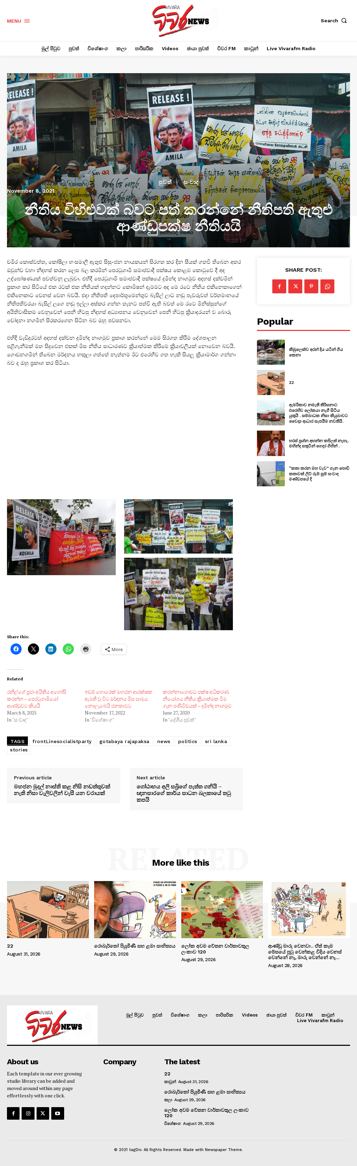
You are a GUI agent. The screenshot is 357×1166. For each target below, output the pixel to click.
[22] (271, 382)
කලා (168, 1099)
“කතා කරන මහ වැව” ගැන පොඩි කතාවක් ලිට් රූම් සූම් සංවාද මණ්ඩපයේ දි (319, 473)
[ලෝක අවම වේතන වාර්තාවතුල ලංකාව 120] (222, 909)
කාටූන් (170, 1081)
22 (291, 382)
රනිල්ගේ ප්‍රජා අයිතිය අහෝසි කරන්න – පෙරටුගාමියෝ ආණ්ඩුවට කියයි (36, 698)
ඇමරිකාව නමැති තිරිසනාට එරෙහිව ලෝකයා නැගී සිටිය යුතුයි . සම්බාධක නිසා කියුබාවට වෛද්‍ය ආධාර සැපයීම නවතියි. (318, 413)
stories (19, 749)
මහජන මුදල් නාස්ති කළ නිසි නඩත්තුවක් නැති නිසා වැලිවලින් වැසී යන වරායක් (62, 789)
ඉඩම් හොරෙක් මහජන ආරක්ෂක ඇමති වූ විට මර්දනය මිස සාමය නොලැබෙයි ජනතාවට (118, 698)
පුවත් (165, 182)
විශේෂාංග (172, 1123)
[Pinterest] (311, 286)
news (163, 741)
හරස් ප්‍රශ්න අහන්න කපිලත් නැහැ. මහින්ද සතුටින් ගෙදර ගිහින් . (319, 443)
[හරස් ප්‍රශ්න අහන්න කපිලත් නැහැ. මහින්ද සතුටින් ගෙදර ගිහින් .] (271, 443)
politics (187, 741)
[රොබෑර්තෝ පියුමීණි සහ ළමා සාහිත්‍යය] (135, 909)
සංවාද (191, 182)
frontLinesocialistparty (62, 741)
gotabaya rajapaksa (124, 741)
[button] (335, 20)
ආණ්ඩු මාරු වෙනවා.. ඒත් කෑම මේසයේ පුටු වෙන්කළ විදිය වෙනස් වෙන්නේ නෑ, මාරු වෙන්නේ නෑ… (305, 951)
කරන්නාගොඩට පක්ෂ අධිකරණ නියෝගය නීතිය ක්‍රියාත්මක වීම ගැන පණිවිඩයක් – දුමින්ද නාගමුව (197, 698)
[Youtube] (57, 1113)
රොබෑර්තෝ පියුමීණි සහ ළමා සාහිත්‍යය (134, 946)
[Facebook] (279, 286)
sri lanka (216, 741)
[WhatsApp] (327, 286)
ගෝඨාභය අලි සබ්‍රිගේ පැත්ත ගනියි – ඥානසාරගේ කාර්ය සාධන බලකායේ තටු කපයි (184, 793)
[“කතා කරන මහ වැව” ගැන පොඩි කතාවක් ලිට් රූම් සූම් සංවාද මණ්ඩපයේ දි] (271, 473)
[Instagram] (28, 1113)
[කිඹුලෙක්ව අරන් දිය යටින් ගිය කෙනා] (271, 352)
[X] (295, 286)
